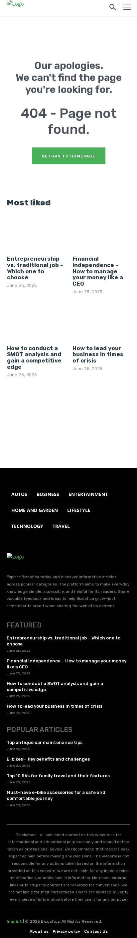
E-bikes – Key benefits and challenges (48, 759)
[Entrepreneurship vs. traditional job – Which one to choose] (36, 233)
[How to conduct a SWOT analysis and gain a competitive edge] (36, 322)
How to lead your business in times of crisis (97, 354)
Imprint (14, 921)
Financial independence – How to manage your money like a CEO (97, 271)
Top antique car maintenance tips (44, 742)
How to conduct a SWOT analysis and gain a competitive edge (34, 357)
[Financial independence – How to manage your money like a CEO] (101, 233)
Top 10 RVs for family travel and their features (58, 775)
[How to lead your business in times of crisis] (101, 322)
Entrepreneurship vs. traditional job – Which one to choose (35, 268)
